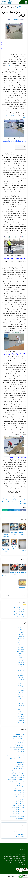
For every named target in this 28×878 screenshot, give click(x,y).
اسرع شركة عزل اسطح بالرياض (18, 499)
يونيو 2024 (21, 655)
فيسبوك (22, 510)
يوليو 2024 (21, 653)
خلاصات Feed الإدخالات (18, 832)
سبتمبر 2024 (21, 649)
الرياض (9, 65)
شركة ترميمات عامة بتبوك (18, 770)
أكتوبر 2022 (21, 694)
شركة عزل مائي (22, 550)
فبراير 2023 (21, 686)
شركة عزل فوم (22, 587)
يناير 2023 (21, 688)
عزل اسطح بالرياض (19, 786)
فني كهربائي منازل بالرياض (17, 611)
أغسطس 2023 (20, 675)
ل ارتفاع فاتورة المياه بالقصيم (17, 816)
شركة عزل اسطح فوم (19, 614)
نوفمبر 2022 (21, 692)
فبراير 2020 (21, 722)
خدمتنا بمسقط (20, 762)
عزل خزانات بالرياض (19, 794)
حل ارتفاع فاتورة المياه (18, 745)
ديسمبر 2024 (20, 642)
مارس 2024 (21, 662)
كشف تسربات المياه (19, 809)
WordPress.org (20, 836)
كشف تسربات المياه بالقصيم (17, 814)
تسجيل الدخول (20, 829)
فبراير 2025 (21, 638)
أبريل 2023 (21, 681)
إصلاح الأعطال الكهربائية (18, 736)
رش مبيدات (21, 764)
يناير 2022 (21, 707)
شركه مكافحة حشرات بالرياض (17, 781)
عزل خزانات (21, 792)
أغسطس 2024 (20, 651)
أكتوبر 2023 (21, 670)
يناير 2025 (21, 640)
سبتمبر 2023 (21, 673)
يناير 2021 (21, 718)
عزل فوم (22, 798)
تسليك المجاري (20, 742)
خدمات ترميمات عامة (19, 749)
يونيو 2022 (21, 699)
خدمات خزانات (20, 751)
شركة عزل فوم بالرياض (18, 775)
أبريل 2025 (21, 634)
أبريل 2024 (21, 660)
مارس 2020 (21, 720)
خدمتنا (22, 760)
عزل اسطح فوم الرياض (18, 607)
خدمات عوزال (20, 753)
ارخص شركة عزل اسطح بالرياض (10, 496)
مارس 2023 (21, 683)
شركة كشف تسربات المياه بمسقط (16, 779)
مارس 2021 (21, 714)
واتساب (4, 510)
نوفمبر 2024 (21, 645)
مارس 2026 (21, 627)
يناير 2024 (21, 666)
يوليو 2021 (21, 711)
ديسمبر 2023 (20, 668)
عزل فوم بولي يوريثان (19, 803)
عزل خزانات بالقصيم (19, 796)
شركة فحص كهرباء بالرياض (17, 777)
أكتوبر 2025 (21, 632)
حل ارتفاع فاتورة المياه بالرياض (17, 747)
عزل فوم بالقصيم (20, 801)
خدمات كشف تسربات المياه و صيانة (15, 755)
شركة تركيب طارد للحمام (18, 768)
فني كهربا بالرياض (22, 572)
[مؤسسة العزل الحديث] (7, 2)
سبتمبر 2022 (21, 696)
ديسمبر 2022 (20, 690)
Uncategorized (20, 734)
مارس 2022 (21, 705)
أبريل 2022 (21, 703)
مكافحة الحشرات (20, 818)
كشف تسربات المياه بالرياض (17, 811)
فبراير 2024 (21, 664)
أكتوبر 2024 (21, 647)
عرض (18, 146)
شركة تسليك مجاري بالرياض (17, 773)
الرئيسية (25, 6)
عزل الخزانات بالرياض (19, 788)
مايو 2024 (21, 658)
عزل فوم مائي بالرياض (18, 805)
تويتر (16, 510)
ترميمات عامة (20, 740)
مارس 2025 (21, 636)
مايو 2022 (21, 701)
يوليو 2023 (21, 677)
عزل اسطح (19, 6)
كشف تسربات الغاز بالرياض (17, 807)
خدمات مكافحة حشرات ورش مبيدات (15, 758)
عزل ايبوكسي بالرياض (19, 790)
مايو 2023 (21, 679)
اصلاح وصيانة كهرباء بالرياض (17, 738)
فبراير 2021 (21, 716)
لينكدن (10, 510)
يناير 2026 (21, 630)
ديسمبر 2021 (21, 709)
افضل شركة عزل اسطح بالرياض (15, 501)
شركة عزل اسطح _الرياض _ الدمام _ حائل (5, 549)
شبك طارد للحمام (20, 766)
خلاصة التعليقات (20, 834)
